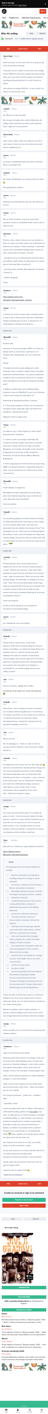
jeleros (6, 155)
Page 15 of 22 (23, 49)
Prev (8, 49)
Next (39, 49)
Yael (5, 680)
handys (6, 807)
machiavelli (9, 39)
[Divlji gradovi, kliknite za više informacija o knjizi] (17, 1234)
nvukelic (6, 109)
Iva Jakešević (7, 1329)
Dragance (7, 291)
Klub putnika (6, 1354)
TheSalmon (7, 1047)
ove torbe (33, 1112)
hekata (6, 213)
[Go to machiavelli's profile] (2, 39)
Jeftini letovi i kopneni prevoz (32, 39)
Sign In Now (24, 1206)
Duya (5, 840)
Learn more (4, 4)
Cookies (24, 1406)
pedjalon (6, 173)
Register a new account (24, 1200)
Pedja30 (6, 512)
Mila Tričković (7, 1317)
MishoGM (7, 337)
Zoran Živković (7, 1341)
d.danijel (6, 557)
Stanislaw (7, 234)
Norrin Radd (7, 56)
